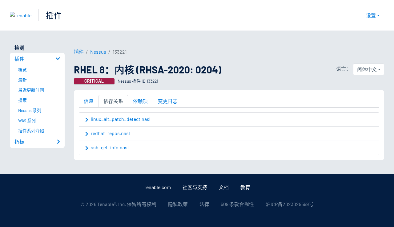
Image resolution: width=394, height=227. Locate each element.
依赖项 (140, 101)
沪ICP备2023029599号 (290, 204)
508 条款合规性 (237, 204)
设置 (371, 15)
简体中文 (367, 69)
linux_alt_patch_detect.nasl (121, 119)
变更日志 (168, 101)
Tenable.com (157, 187)
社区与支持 (195, 187)
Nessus (98, 52)
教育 (245, 187)
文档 (224, 187)
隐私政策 (178, 204)
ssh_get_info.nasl (110, 147)
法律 (204, 204)
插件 (54, 15)
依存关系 (113, 101)
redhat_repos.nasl (110, 133)
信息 (89, 101)
